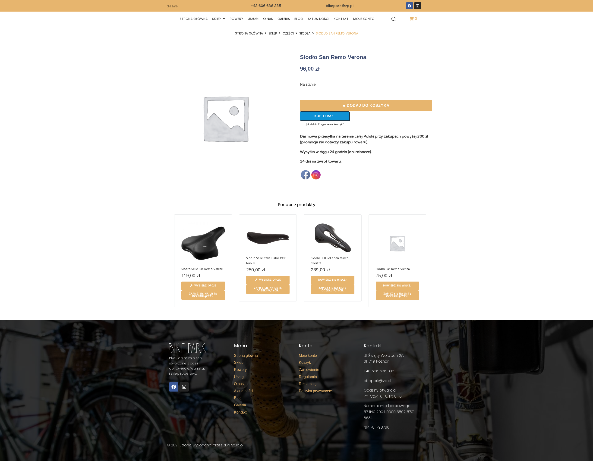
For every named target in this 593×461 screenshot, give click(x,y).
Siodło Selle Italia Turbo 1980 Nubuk (266, 261)
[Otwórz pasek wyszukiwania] (393, 19)
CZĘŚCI (288, 33)
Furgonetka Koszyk (330, 124)
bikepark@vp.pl (339, 5)
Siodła (304, 33)
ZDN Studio (233, 445)
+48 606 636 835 (266, 5)
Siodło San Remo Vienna (393, 269)
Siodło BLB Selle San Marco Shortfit (330, 261)
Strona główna (249, 33)
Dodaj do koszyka (368, 105)
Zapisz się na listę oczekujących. (203, 295)
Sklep (272, 33)
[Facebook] (409, 5)
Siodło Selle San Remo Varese (202, 269)
